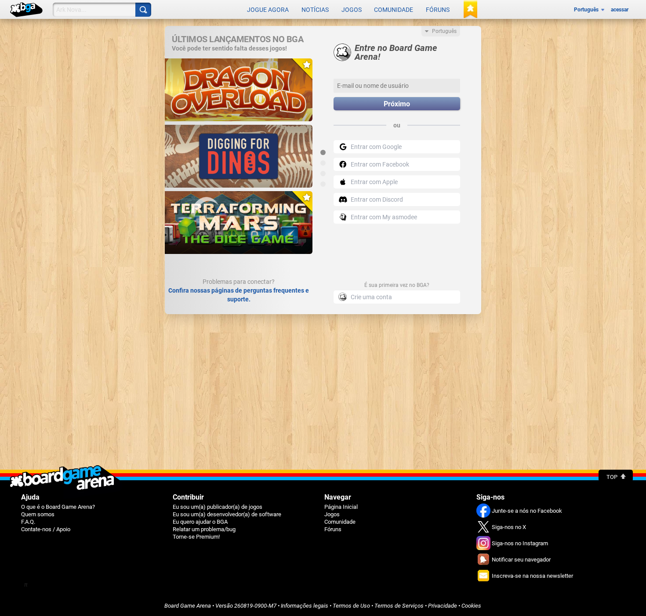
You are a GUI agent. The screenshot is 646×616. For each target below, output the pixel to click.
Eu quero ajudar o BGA (200, 521)
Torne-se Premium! (196, 536)
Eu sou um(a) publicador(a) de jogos (217, 507)
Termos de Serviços (399, 605)
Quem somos (37, 514)
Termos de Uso (351, 605)
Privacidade (442, 605)
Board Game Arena (187, 605)
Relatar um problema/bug (204, 529)
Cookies (471, 605)
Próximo (397, 104)
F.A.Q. (28, 521)
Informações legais (304, 605)
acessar (619, 10)
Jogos (351, 9)
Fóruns (438, 9)
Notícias (315, 9)
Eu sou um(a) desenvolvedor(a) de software (227, 514)
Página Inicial (341, 507)
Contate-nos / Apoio (45, 529)
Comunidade (393, 9)
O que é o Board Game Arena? (58, 507)
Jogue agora (268, 9)
